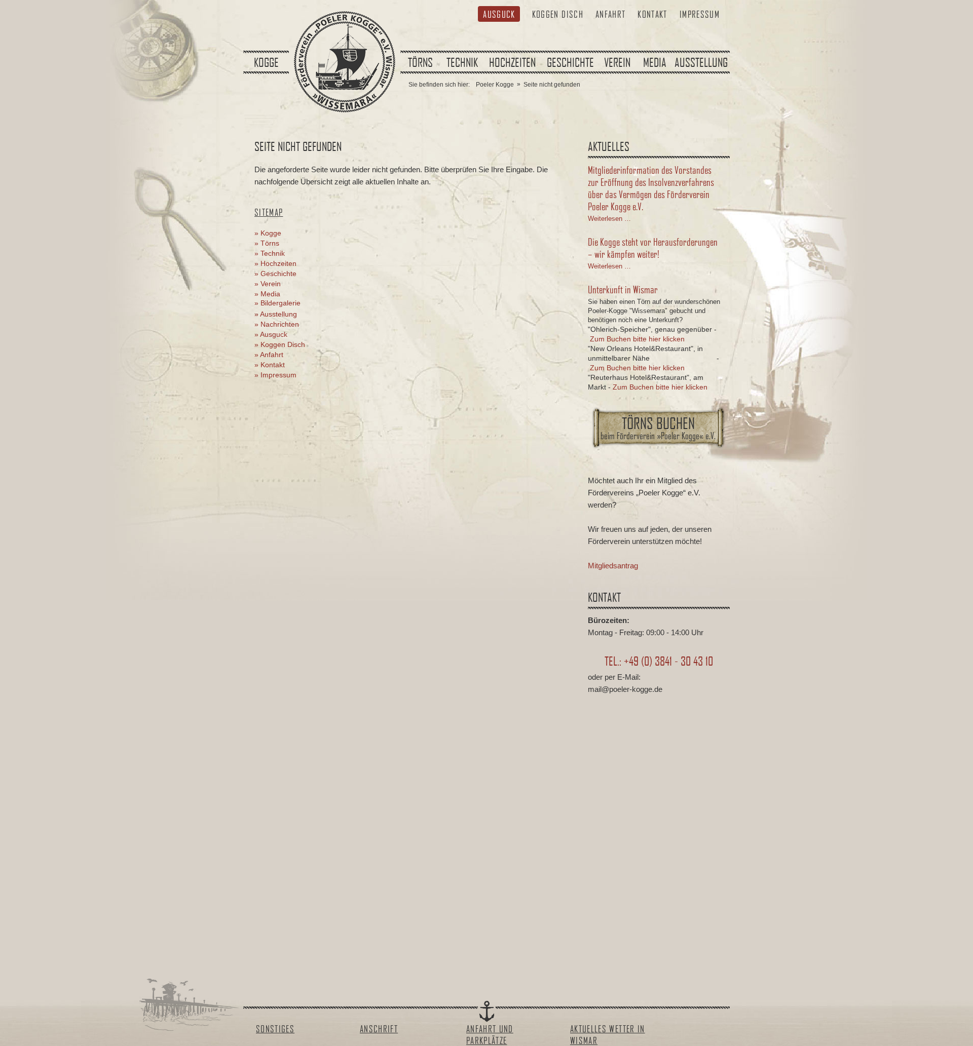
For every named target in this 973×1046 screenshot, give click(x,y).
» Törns (266, 243)
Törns (420, 62)
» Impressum (275, 375)
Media (654, 62)
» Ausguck (270, 334)
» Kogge (267, 233)
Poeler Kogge (495, 84)
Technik (462, 62)
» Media (267, 294)
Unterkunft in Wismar (623, 289)
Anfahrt (610, 14)
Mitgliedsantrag (613, 565)
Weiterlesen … (609, 218)
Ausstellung (701, 62)
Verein (617, 62)
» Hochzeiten (275, 263)
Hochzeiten (512, 62)
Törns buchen (658, 427)
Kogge (266, 62)
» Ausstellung (275, 314)
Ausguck (499, 14)
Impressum (700, 14)
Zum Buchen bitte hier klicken (637, 339)
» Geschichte (275, 273)
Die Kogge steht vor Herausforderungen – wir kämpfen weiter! (653, 248)
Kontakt (652, 14)
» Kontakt (269, 365)
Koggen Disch (557, 14)
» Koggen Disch (279, 344)
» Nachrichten (276, 324)
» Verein (267, 284)
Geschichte (570, 62)
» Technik (269, 253)
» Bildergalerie (277, 303)
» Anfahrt (268, 355)
